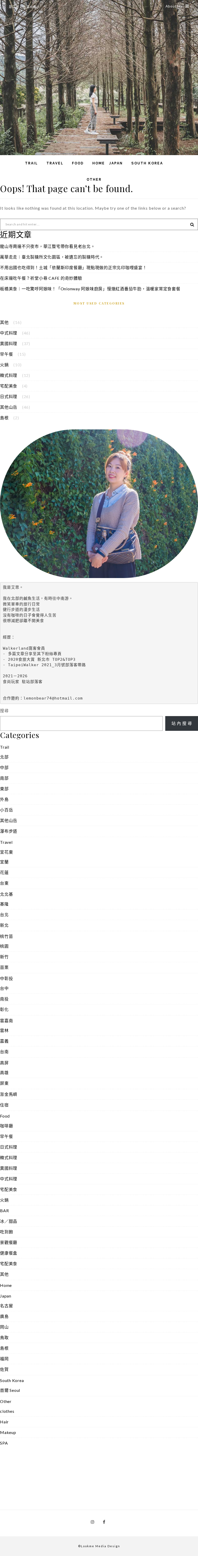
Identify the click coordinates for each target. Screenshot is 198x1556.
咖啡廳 (6, 1125)
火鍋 (4, 364)
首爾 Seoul (10, 1390)
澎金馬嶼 (8, 1094)
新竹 (4, 956)
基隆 (4, 903)
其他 (4, 322)
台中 (4, 988)
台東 (4, 883)
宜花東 (6, 851)
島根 (4, 417)
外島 (4, 799)
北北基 (6, 894)
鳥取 (4, 1337)
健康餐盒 (8, 1252)
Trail (31, 163)
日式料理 (8, 396)
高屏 (4, 1062)
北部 (4, 756)
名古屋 (6, 1305)
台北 (4, 914)
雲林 (4, 1030)
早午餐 (6, 354)
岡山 (4, 1326)
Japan (116, 163)
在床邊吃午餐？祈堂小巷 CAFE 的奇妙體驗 (41, 278)
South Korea (147, 163)
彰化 (4, 1009)
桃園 (4, 946)
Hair (4, 1421)
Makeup (8, 1432)
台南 (4, 1051)
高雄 (4, 1072)
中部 (4, 767)
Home (98, 163)
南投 (4, 998)
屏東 (4, 1083)
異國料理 (8, 343)
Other (94, 179)
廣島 (4, 1316)
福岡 (4, 1358)
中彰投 (6, 978)
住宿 (4, 1104)
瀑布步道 (8, 831)
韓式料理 (8, 375)
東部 (4, 788)
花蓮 (4, 872)
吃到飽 (6, 1231)
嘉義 (4, 1040)
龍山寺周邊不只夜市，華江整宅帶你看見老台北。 (47, 246)
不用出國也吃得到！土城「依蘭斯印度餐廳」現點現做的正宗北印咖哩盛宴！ (73, 267)
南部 (4, 778)
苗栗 (4, 967)
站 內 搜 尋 (181, 723)
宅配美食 (8, 385)
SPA (4, 1442)
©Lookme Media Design (99, 1546)
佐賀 (4, 1369)
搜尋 (4, 710)
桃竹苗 (6, 936)
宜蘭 (4, 861)
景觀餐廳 (8, 1242)
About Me (174, 6)
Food (78, 163)
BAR (4, 1210)
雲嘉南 (6, 1020)
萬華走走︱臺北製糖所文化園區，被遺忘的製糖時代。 (52, 256)
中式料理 (8, 332)
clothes (7, 1411)
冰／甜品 (8, 1221)
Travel (54, 163)
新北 (4, 925)
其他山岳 (8, 407)
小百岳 (6, 809)
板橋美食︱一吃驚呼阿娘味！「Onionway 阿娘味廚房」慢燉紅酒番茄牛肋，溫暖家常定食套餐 (90, 288)
